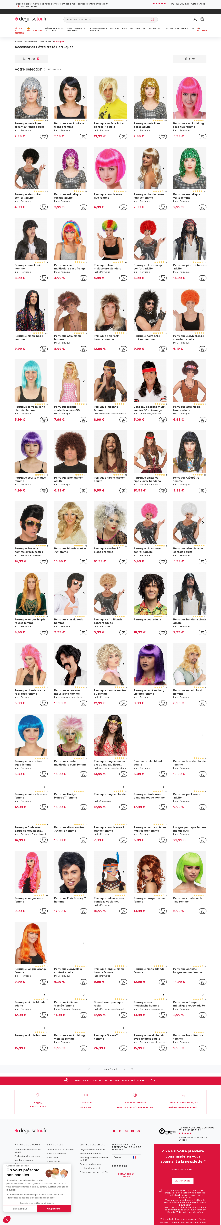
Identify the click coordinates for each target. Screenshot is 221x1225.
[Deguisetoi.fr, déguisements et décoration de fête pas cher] (31, 19)
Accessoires (31, 42)
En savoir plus (20, 1208)
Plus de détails (29, 6)
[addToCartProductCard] (44, 136)
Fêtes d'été (45, 42)
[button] (7, 1219)
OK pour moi (54, 1208)
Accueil (19, 42)
